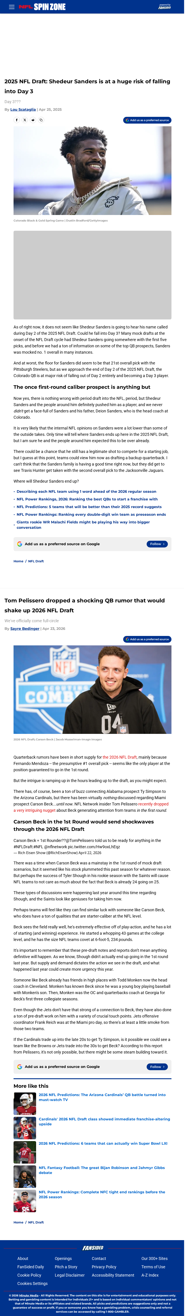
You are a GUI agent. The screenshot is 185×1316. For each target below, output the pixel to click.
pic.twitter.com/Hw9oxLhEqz (94, 846)
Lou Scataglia (23, 109)
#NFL (38, 846)
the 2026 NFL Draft (120, 757)
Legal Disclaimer (70, 1275)
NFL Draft (36, 561)
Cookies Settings (32, 1283)
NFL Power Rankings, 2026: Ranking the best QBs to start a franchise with (87, 499)
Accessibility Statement (113, 1275)
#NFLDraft (23, 846)
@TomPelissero (80, 840)
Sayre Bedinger (24, 628)
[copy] (41, 120)
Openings (63, 1258)
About (22, 1258)
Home (18, 561)
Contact (99, 1258)
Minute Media (28, 1295)
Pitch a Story (66, 1266)
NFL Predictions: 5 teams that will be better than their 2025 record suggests (89, 507)
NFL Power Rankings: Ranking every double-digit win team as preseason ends (91, 514)
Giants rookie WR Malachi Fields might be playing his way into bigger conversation (83, 525)
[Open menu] (11, 6)
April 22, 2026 (90, 852)
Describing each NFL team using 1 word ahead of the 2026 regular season (86, 491)
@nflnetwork (55, 846)
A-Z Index (150, 1275)
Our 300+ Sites (154, 1258)
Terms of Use (153, 1266)
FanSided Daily (30, 1266)
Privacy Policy (104, 1266)
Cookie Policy (29, 1275)
